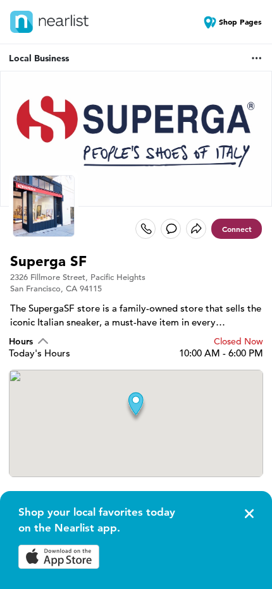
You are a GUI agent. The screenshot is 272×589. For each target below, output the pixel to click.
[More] (257, 58)
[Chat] (171, 229)
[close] (248, 513)
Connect (237, 229)
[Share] (196, 229)
